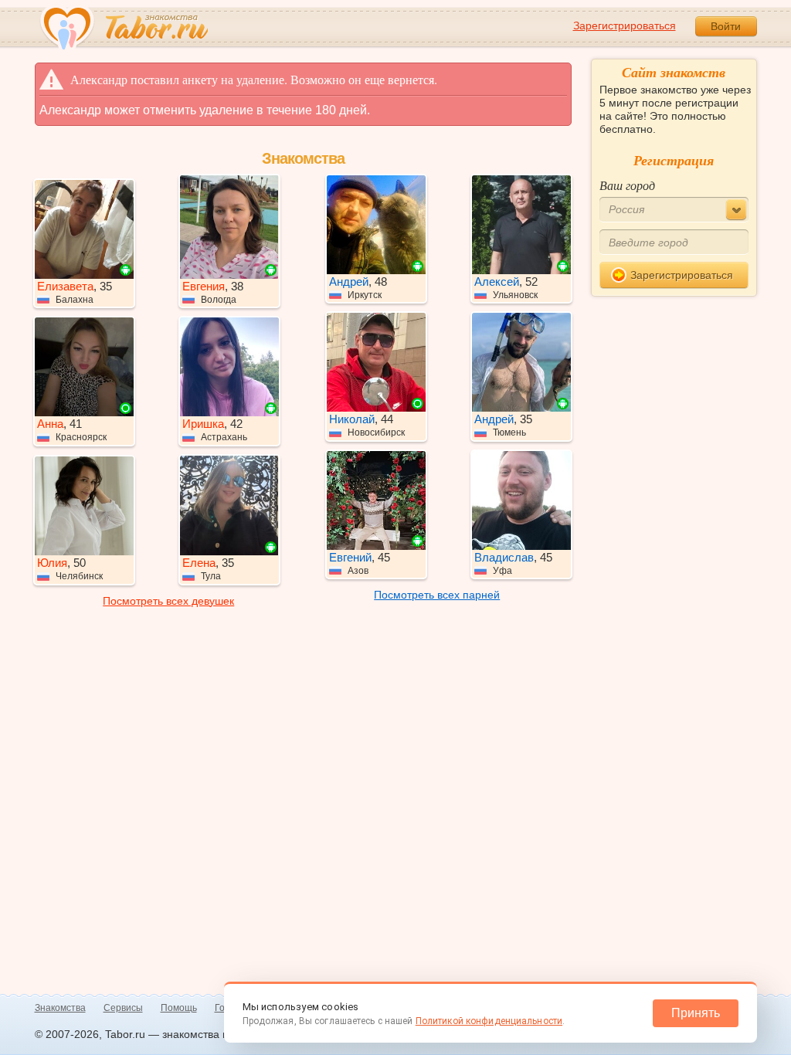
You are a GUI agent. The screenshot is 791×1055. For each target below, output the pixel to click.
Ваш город (627, 185)
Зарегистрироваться (624, 25)
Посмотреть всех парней (437, 595)
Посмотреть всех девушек (168, 601)
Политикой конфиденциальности (489, 1021)
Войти (726, 26)
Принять (695, 1012)
